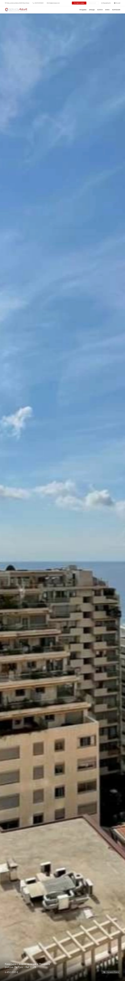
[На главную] (16, 9)
